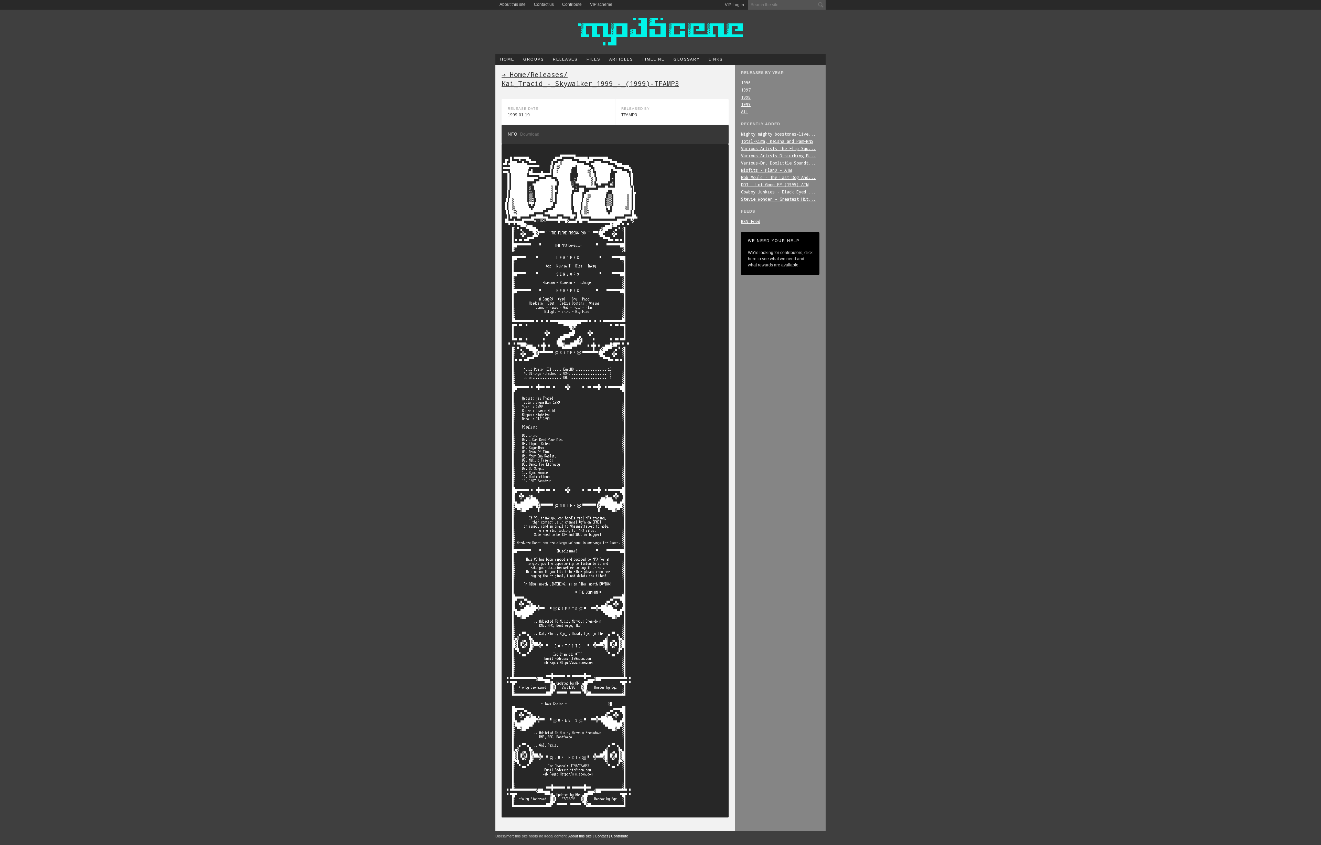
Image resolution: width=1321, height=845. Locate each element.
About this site (513, 4)
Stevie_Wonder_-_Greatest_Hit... (778, 199)
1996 (746, 82)
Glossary (687, 59)
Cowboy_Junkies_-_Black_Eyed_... (778, 191)
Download (529, 134)
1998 (746, 97)
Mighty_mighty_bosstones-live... (778, 134)
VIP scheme (601, 4)
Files (593, 59)
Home (507, 59)
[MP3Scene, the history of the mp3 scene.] (660, 31)
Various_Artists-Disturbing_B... (778, 155)
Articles (621, 59)
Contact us (544, 4)
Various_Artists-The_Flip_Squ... (778, 148)
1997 (746, 90)
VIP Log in (734, 4)
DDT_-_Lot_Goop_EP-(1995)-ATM (774, 184)
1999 (746, 104)
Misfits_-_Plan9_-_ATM (766, 170)
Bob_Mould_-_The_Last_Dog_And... (778, 177)
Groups (533, 59)
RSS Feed (750, 221)
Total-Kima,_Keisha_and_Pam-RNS (777, 141)
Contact (601, 836)
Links (716, 59)
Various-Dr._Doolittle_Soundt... (778, 163)
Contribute (572, 4)
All (744, 111)
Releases (565, 59)
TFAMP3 (629, 115)
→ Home (514, 74)
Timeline (653, 59)
